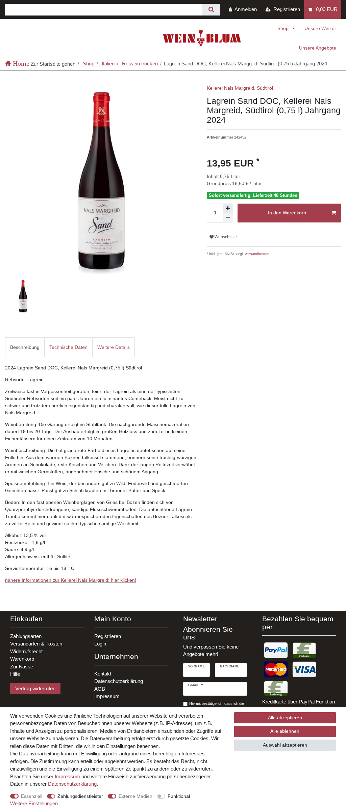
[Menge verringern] (227, 217)
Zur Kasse (21, 666)
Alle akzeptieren (285, 717)
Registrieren (107, 636)
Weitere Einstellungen (34, 803)
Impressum (107, 696)
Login (100, 643)
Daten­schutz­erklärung (72, 784)
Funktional (179, 796)
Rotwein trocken (139, 63)
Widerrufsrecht (26, 651)
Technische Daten (68, 347)
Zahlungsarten (26, 636)
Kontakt (102, 673)
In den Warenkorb (287, 212)
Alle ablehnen (284, 731)
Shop (283, 28)
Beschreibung (25, 347)
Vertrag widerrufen (35, 688)
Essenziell (31, 796)
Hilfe (15, 674)
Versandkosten (256, 254)
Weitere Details (113, 347)
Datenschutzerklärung (118, 681)
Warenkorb (22, 659)
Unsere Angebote (317, 48)
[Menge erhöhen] (227, 208)
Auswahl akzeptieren (285, 745)
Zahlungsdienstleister (80, 796)
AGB (99, 689)
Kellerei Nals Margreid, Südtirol (240, 88)
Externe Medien (135, 796)
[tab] (25, 347)
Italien (107, 63)
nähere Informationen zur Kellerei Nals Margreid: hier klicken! (70, 580)
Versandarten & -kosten (36, 643)
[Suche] (211, 10)
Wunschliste (225, 237)
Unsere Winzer (320, 28)
